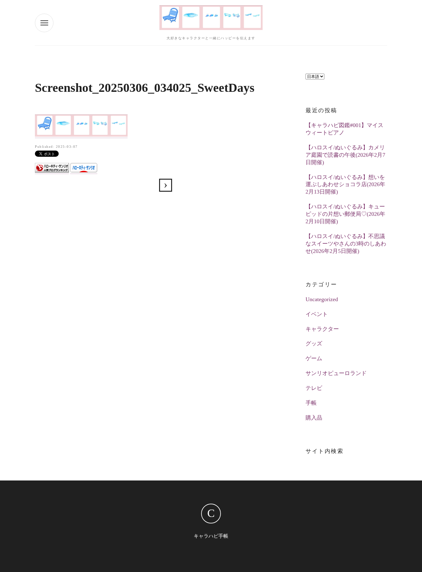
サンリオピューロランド (336, 373)
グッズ (314, 343)
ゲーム (314, 358)
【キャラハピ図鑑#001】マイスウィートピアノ (344, 129)
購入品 (314, 418)
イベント (317, 314)
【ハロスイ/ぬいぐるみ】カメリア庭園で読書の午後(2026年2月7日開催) (345, 154)
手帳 (311, 403)
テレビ (314, 388)
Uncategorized (322, 299)
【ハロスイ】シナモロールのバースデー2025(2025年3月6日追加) (165, 185)
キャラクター (322, 329)
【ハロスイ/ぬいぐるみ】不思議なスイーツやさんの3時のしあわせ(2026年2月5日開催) (346, 243)
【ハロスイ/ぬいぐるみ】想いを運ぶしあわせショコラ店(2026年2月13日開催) (345, 184)
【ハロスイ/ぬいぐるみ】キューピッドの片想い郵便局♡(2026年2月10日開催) (345, 213)
